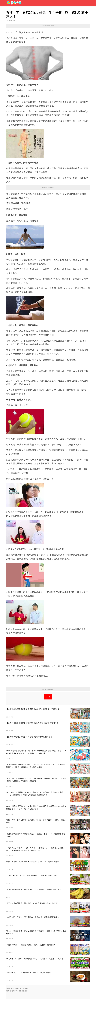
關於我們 (9, 991)
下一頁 (48, 697)
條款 (20, 991)
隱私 (23, 991)
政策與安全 (15, 991)
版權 (26, 991)
